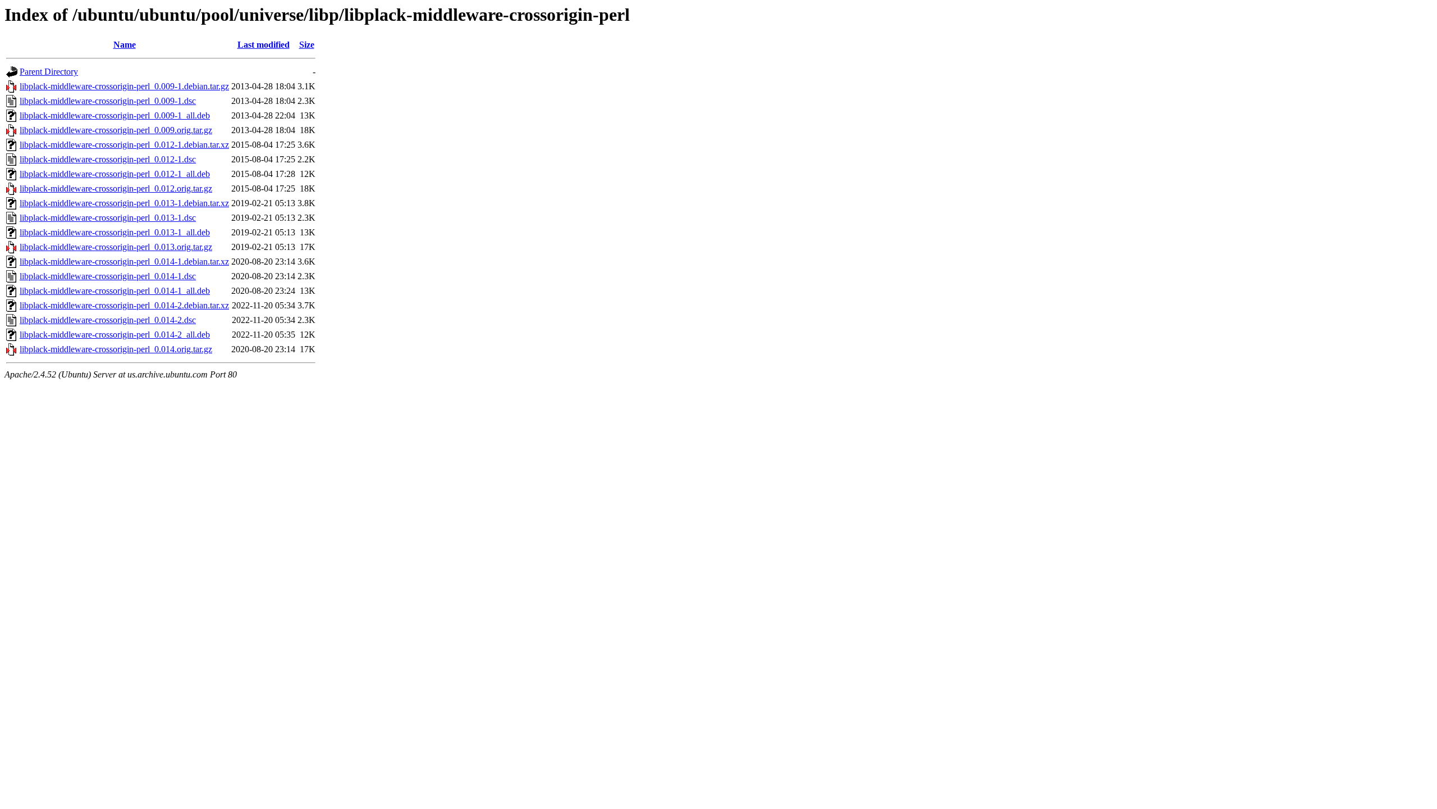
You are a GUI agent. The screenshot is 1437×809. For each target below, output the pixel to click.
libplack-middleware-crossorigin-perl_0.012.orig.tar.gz (116, 188)
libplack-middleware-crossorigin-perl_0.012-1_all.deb (115, 174)
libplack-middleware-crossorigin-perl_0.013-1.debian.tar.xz (124, 203)
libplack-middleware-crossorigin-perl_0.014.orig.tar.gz (116, 349)
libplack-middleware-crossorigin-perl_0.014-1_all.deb (115, 291)
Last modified (263, 44)
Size (306, 44)
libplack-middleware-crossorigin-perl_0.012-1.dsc (108, 159)
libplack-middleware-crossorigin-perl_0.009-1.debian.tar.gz (124, 86)
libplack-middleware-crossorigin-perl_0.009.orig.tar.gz (116, 130)
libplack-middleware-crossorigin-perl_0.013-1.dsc (108, 217)
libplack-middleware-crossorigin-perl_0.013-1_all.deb (115, 232)
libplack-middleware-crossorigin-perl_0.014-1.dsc (108, 276)
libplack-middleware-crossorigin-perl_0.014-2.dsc (108, 320)
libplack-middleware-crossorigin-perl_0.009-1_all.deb (115, 115)
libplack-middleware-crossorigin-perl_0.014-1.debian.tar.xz (124, 261)
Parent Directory (49, 71)
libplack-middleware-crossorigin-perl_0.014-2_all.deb (115, 334)
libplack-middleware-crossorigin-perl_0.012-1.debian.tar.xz (124, 144)
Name (124, 44)
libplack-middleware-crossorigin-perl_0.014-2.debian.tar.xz (124, 305)
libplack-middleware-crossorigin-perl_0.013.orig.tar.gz (116, 247)
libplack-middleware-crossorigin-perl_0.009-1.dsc (108, 101)
